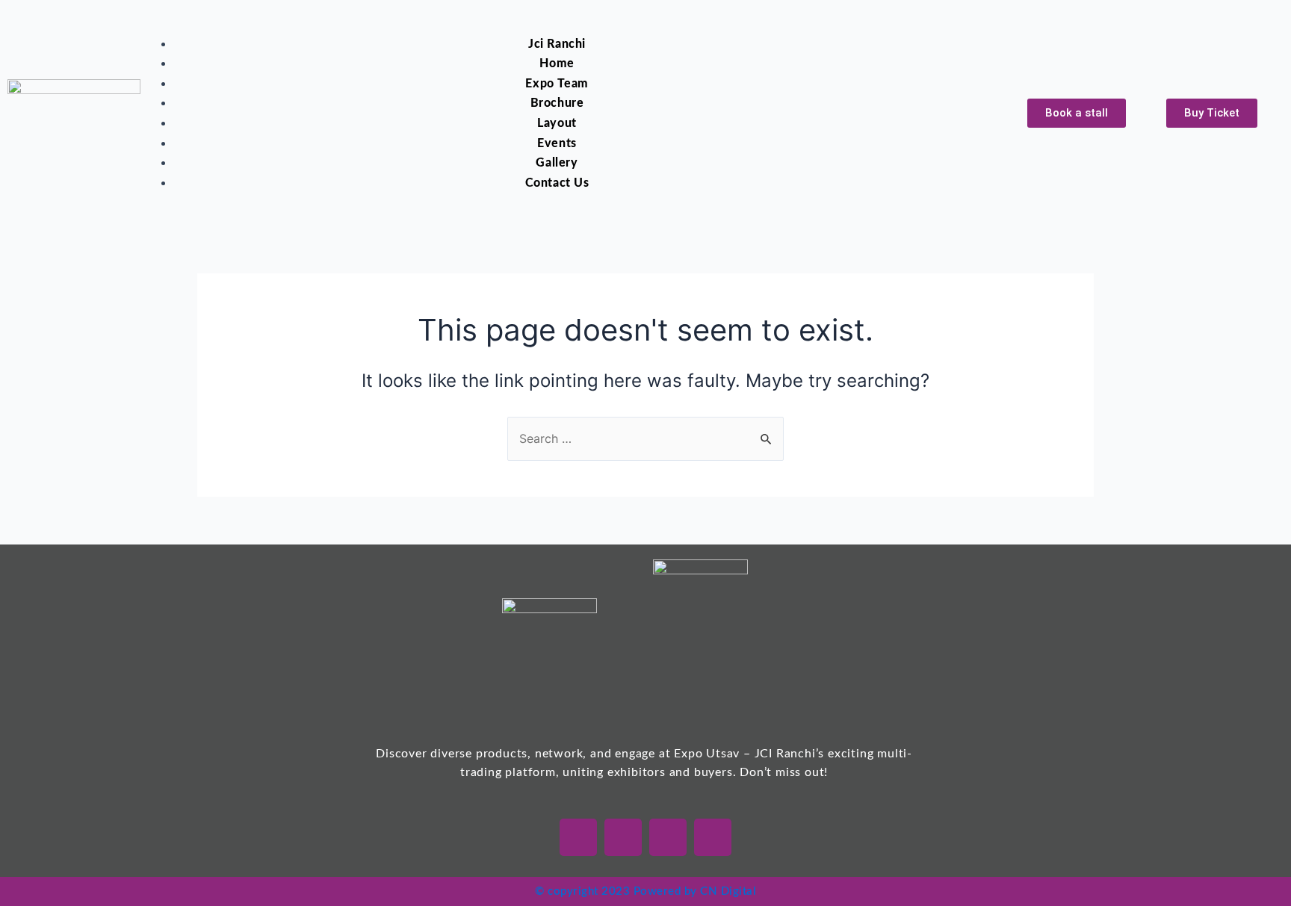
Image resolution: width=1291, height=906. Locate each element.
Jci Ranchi (557, 44)
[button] (539, 24)
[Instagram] (668, 837)
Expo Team (556, 84)
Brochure (557, 103)
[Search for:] (645, 438)
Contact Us (557, 183)
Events (557, 143)
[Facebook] (623, 837)
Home (556, 63)
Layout (557, 123)
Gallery (557, 163)
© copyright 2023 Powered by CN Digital (645, 891)
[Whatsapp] (578, 837)
